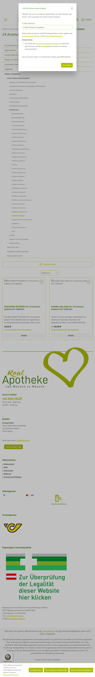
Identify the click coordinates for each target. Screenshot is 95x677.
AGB (43, 46)
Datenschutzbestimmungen (47, 43)
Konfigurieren (35, 670)
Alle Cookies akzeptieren (81, 670)
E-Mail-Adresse (29, 23)
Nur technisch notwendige (56, 670)
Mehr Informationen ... (11, 675)
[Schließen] (72, 8)
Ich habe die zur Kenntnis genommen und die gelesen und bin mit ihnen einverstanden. (47, 46)
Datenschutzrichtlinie (31, 36)
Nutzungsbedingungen (53, 36)
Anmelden (67, 65)
